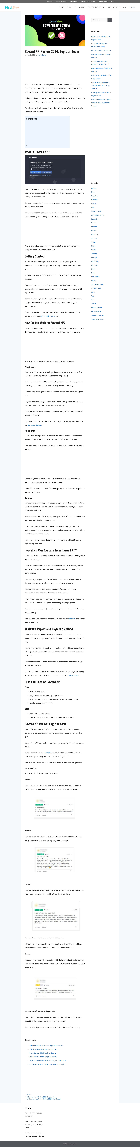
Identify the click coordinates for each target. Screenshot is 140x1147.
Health (93, 246)
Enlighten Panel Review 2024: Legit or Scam (42, 1097)
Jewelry (94, 254)
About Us (113, 1)
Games (94, 238)
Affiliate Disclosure (102, 1)
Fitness (93, 231)
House (93, 250)
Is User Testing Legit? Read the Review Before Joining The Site (100, 85)
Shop (61, 7)
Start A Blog (79, 7)
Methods (94, 265)
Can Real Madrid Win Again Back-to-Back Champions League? (100, 103)
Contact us (49, 1)
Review (132, 7)
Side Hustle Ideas (97, 284)
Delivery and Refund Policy (88, 1)
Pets (92, 273)
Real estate (95, 277)
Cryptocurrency (96, 211)
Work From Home (97, 319)
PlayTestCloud (72, 675)
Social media (96, 288)
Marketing (94, 261)
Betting (93, 188)
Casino (93, 204)
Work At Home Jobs (117, 7)
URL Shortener (96, 311)
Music (93, 269)
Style (93, 292)
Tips (92, 300)
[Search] (110, 20)
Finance (94, 227)
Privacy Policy (73, 1)
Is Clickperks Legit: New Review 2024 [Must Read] (44, 1099)
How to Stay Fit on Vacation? (101, 50)
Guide (93, 242)
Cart (69, 7)
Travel (93, 304)
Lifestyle (94, 257)
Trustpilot (47, 753)
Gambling (94, 234)
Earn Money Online (96, 7)
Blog (92, 192)
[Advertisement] (55, 70)
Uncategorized (96, 308)
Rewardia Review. (35, 425)
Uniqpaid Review (48, 316)
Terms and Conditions (61, 1)
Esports (93, 223)
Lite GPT (72, 619)
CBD (92, 207)
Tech (93, 296)
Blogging (94, 196)
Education (94, 219)
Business (94, 200)
